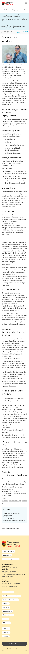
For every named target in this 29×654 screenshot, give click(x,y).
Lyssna (26, 32)
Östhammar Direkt (7, 551)
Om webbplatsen (7, 592)
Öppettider (25, 31)
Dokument (5, 622)
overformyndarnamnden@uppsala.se (13, 520)
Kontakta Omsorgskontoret (10, 559)
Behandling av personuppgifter (10, 596)
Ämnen (5, 619)
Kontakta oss (6, 555)
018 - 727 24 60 (8, 518)
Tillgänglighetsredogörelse (9, 599)
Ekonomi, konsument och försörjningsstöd (8, 32)
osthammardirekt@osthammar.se (15, 574)
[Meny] (26, 3)
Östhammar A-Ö (7, 615)
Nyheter (5, 603)
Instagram (5, 632)
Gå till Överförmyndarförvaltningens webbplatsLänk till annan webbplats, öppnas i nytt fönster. (14, 383)
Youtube (5, 636)
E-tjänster (19, 32)
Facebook (5, 628)
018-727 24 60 (12, 491)
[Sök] (24, 10)
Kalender (5, 607)
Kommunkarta (6, 611)
